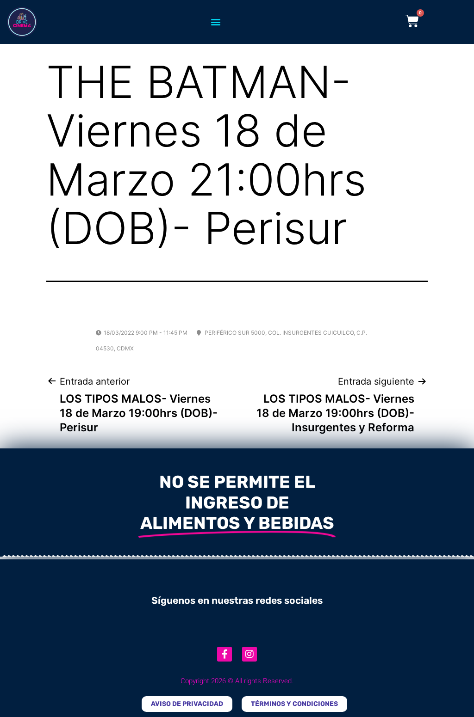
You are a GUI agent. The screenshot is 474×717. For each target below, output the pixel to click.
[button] (215, 22)
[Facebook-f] (224, 654)
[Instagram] (249, 654)
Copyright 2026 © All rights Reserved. (237, 681)
